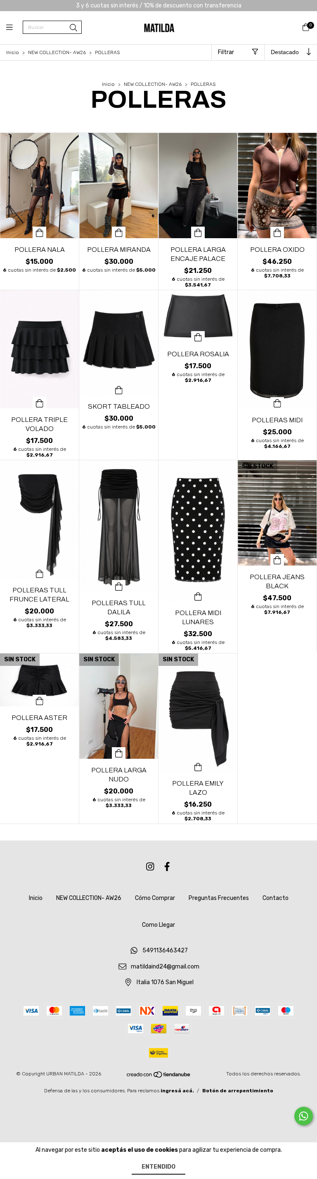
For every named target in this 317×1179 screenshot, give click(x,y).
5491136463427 (165, 950)
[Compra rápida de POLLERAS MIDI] (277, 403)
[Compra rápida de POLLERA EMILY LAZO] (198, 766)
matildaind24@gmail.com (165, 966)
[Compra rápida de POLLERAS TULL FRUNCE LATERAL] (40, 573)
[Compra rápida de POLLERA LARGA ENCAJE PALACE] (198, 232)
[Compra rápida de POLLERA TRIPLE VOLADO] (40, 402)
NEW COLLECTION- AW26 (57, 52)
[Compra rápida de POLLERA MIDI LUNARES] (198, 595)
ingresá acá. (177, 1091)
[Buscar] (73, 28)
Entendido (158, 1166)
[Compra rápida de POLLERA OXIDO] (277, 232)
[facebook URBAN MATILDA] (167, 866)
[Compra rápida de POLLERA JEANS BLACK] (277, 560)
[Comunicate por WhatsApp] (303, 1116)
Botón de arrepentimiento (237, 1091)
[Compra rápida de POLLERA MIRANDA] (119, 232)
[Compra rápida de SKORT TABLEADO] (119, 389)
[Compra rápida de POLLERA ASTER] (40, 700)
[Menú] (14, 27)
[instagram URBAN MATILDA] (150, 866)
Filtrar (226, 52)
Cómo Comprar (155, 898)
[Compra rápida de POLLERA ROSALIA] (198, 337)
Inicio (12, 52)
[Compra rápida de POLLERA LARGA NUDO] (119, 753)
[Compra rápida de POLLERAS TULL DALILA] (119, 586)
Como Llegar (158, 924)
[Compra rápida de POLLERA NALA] (40, 232)
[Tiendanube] (159, 1077)
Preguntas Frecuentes (219, 898)
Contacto (276, 898)
